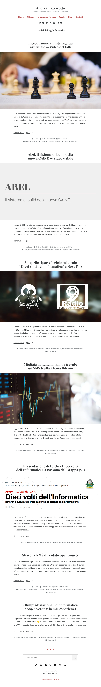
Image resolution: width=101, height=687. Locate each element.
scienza (77, 349)
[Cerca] (74, 657)
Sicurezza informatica (52, 450)
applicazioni (22, 589)
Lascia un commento (71, 141)
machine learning (54, 141)
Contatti (79, 17)
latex (56, 589)
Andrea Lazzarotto (50, 8)
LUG (71, 349)
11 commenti (51, 640)
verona (83, 637)
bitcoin (65, 450)
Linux (60, 139)
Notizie (65, 139)
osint (78, 450)
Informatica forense (47, 17)
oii (73, 637)
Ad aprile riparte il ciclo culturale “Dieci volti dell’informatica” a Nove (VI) (50, 264)
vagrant (65, 250)
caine (25, 250)
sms (82, 450)
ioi (70, 637)
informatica (29, 141)
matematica (63, 589)
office (69, 589)
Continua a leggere (28, 132)
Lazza (36, 139)
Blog (70, 17)
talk (81, 349)
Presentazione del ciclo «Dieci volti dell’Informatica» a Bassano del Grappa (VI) (50, 468)
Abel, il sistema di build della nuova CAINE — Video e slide (50, 156)
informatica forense (43, 250)
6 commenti (51, 592)
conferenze (57, 349)
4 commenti (51, 351)
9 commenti (75, 250)
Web (66, 587)
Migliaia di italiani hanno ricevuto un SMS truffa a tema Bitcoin (50, 366)
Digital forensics (57, 247)
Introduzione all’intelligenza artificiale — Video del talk (50, 45)
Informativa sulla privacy (50, 679)
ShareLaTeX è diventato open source (50, 555)
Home (21, 17)
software (53, 250)
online (74, 589)
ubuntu (59, 250)
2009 (59, 637)
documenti (41, 589)
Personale (49, 637)
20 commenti (51, 453)
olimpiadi (77, 637)
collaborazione (32, 589)
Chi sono (31, 17)
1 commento (77, 542)
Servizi (62, 17)
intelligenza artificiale (41, 141)
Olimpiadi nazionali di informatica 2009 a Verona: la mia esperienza (50, 607)
